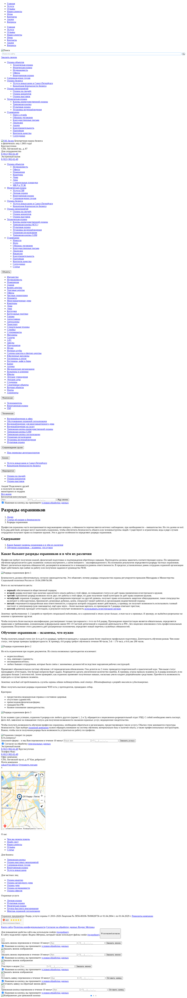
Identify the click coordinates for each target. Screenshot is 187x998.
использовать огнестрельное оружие (102, 608)
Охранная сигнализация (25, 232)
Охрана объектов (15, 62)
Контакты (12, 16)
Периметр (12, 298)
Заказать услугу (127, 741)
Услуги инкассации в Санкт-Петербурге (33, 83)
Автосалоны (13, 321)
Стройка (11, 329)
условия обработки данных (55, 502)
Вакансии (18, 253)
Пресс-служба (20, 115)
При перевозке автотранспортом (23, 452)
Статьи (16, 266)
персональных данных (39, 744)
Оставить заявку (114, 978)
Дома (15, 177)
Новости (17, 240)
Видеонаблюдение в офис (20, 418)
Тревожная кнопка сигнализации (23, 434)
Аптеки (11, 366)
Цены (10, 14)
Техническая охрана (23, 65)
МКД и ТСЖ (19, 185)
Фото (15, 243)
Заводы (10, 342)
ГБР (9, 408)
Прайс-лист (13, 842)
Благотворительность (23, 128)
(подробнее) (63, 932)
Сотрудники (19, 136)
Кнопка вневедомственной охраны (30, 101)
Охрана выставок (21, 96)
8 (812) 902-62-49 (9, 154)
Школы (10, 374)
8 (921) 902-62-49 (9, 159)
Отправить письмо (28, 765)
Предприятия (13, 345)
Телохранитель (14, 403)
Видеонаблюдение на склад (20, 426)
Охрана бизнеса (15, 80)
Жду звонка (63, 500)
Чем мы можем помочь (18, 839)
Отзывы (11, 9)
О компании (13, 112)
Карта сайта (7, 927)
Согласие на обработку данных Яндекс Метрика (70, 927)
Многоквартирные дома (19, 300)
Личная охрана (20, 193)
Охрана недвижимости (18, 888)
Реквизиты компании (142, 916)
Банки (10, 363)
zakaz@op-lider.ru (9, 765)
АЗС (9, 340)
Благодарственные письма (26, 120)
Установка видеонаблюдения (27, 109)
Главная (11, 3)
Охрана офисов (14, 890)
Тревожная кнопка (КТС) (25, 224)
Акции (10, 19)
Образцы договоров (23, 117)
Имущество (13, 277)
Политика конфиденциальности (30, 927)
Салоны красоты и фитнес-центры (24, 353)
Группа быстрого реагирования (22, 908)
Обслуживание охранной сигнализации (27, 421)
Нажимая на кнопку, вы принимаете (37, 502)
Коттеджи (12, 311)
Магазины (12, 335)
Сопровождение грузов (18, 78)
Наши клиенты (14, 11)
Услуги (10, 6)
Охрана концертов (22, 94)
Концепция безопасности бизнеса (29, 86)
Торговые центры (16, 290)
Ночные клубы (14, 350)
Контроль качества (22, 133)
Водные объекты (15, 387)
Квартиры (18, 174)
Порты (10, 390)
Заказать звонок (9, 57)
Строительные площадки (25, 182)
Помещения (19, 172)
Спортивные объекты (18, 385)
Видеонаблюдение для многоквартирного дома (30, 424)
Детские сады (14, 379)
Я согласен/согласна (110, 933)
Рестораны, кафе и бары (19, 361)
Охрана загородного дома (20, 882)
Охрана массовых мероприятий (23, 862)
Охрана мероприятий (17, 88)
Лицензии (18, 122)
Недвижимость (20, 70)
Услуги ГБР (18, 190)
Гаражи (10, 316)
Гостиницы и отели (16, 358)
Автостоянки (13, 319)
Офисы (16, 73)
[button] (91, 995)
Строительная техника (18, 327)
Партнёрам (18, 130)
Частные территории (17, 295)
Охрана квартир (15, 880)
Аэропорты (12, 392)
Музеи (10, 348)
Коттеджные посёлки (17, 314)
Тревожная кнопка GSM (25, 235)
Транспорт (12, 324)
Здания (10, 285)
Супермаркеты (14, 332)
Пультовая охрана (22, 107)
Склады (11, 337)
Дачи (15, 180)
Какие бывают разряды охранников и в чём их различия (35, 545)
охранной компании (38, 727)
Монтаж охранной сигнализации (23, 911)
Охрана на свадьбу (22, 91)
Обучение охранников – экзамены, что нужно (30, 547)
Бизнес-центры (14, 287)
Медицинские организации (20, 369)
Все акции (6, 494)
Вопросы (11, 22)
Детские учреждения (17, 377)
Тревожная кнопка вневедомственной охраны (30, 429)
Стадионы (12, 382)
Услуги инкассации (16, 870)
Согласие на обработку (28, 744)
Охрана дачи (13, 885)
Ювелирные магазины (18, 356)
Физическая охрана (22, 67)
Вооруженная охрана (23, 75)
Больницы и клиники (17, 371)
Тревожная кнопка (22, 104)
